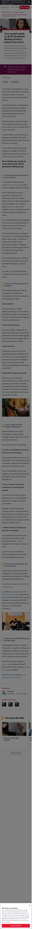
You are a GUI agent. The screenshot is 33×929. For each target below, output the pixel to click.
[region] (16, 916)
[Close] (30, 905)
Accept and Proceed (16, 925)
